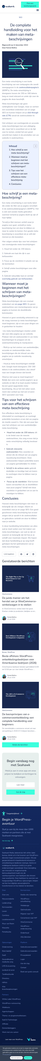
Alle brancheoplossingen (9, 987)
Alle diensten (25, 937)
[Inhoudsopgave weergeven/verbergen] (34, 146)
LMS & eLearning (8, 966)
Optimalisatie (25, 909)
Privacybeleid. (7, 1054)
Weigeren (28, 1058)
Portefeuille (6, 932)
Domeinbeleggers (9, 1028)
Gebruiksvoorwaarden (28, 947)
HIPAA (4, 982)
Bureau (4, 652)
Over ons (5, 895)
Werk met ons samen (10, 1032)
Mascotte (5, 928)
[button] (21, 554)
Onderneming (7, 947)
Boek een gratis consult (29, 972)
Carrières (5, 915)
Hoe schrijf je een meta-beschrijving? (20, 151)
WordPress (11, 652)
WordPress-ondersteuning (26, 927)
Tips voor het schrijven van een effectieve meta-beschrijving (19, 175)
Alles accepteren (16, 1058)
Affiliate (5, 1024)
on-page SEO (20, 304)
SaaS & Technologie (9, 1020)
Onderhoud (24, 933)
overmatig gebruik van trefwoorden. (17, 279)
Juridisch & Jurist (8, 970)
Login (22, 959)
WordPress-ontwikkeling (25, 900)
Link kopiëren (9, 554)
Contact (23, 967)
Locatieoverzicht (8, 919)
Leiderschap (6, 903)
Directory (5, 978)
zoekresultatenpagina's (29, 87)
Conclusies (16, 184)
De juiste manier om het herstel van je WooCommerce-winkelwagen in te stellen (19, 601)
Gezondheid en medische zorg (7, 960)
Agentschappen (8, 1011)
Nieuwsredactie (8, 899)
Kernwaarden (7, 907)
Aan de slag (24, 963)
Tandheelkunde (8, 974)
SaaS (4, 955)
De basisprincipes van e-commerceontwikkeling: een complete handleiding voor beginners (18, 719)
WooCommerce (7, 594)
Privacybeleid (25, 955)
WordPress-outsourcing (11, 1003)
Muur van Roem (8, 923)
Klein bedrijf (6, 951)
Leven (4, 911)
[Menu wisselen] (37, 10)
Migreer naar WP (27, 914)
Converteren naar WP (28, 918)
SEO (20, 17)
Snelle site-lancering (28, 895)
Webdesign (24, 905)
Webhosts (6, 1007)
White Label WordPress (11, 999)
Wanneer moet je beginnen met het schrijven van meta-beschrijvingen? (20, 161)
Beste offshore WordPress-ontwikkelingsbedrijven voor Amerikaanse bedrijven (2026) (19, 659)
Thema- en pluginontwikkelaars (14, 1016)
